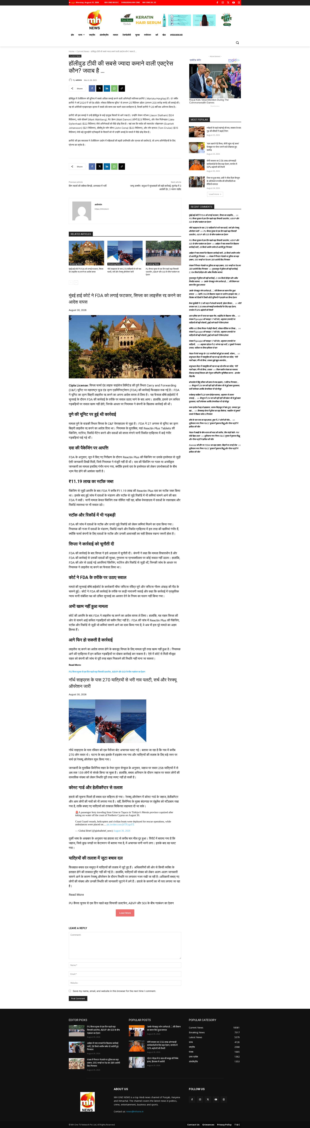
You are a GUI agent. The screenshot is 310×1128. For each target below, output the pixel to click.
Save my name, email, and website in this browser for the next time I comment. (114, 991)
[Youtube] (233, 2)
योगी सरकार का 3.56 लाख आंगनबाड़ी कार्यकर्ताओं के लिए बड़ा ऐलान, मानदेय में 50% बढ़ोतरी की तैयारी (222, 163)
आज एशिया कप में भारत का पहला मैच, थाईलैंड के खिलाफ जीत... (213, 315)
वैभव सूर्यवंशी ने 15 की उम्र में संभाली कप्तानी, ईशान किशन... (211, 303)
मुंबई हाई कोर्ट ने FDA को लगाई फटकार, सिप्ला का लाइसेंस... (212, 215)
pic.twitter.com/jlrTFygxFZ (120, 824)
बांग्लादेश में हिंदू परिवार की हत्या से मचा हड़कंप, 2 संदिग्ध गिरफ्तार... (214, 382)
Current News (83, 51)
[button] (237, 42)
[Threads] (239, 2)
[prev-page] (71, 282)
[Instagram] (222, 2)
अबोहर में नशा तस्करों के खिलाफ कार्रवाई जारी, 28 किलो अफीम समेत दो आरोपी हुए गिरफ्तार (103, 1046)
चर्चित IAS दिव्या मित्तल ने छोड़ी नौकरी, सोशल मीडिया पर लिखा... (213, 328)
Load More (125, 912)
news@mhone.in (135, 1111)
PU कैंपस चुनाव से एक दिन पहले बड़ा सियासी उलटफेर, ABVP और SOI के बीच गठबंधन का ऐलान (163, 272)
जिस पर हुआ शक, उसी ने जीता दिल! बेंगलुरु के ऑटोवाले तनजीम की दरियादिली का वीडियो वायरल (223, 181)
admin (79, 80)
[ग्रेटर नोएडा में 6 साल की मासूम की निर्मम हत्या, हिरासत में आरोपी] (137, 1062)
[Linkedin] (107, 88)
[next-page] (76, 282)
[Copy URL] (122, 88)
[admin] (71, 80)
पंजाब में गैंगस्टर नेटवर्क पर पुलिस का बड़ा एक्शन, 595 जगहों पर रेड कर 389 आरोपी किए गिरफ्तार (103, 1062)
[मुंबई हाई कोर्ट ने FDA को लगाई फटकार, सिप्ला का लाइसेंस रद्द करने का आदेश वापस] (86, 253)
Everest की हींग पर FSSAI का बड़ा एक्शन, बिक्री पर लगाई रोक (213, 445)
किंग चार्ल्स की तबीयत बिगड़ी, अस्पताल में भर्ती (87, 185)
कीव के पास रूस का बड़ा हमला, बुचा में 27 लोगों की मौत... (210, 419)
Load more (214, 194)
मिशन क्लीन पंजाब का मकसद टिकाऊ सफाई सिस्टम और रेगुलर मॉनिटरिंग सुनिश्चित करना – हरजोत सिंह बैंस (214, 373)
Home (71, 51)
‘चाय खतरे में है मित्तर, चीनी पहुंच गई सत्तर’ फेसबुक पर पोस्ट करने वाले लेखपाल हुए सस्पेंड (223, 146)
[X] (228, 2)
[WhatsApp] (114, 88)
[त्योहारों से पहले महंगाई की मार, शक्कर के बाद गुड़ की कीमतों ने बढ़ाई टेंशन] (197, 131)
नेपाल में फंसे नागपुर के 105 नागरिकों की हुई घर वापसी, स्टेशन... (212, 353)
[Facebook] (217, 2)
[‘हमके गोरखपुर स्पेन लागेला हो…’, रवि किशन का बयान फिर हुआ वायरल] (137, 1030)
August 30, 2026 (121, 830)
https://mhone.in (102, 209)
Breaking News (76, 264)
